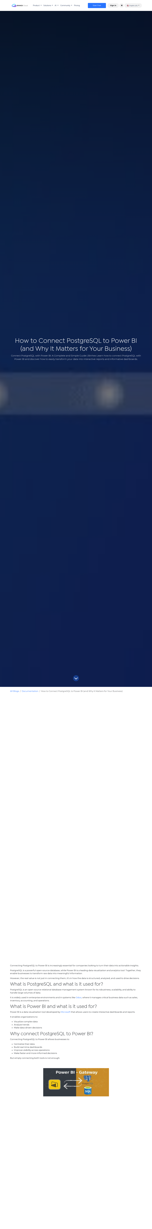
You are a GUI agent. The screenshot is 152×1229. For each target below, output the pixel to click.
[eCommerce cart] (121, 5)
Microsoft (66, 1012)
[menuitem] (37, 5)
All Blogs (14, 691)
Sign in (113, 5)
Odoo (78, 997)
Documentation (30, 691)
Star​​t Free (97, 5)
